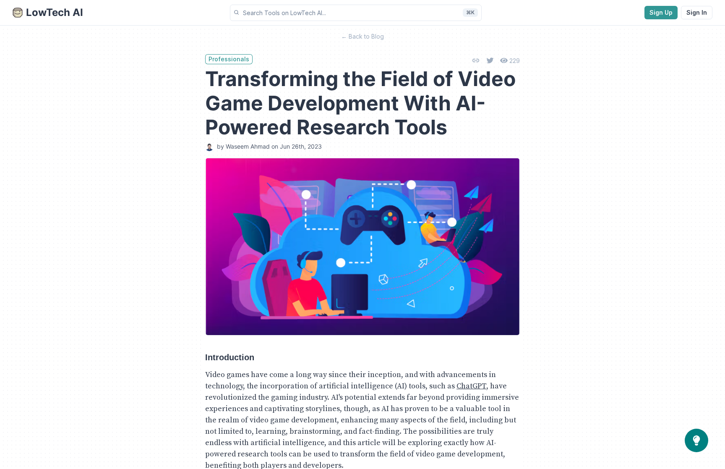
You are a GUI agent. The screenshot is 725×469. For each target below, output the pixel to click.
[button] (356, 13)
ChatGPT (471, 386)
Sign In (696, 12)
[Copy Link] (475, 60)
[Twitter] (490, 60)
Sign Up (661, 12)
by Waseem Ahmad (243, 146)
